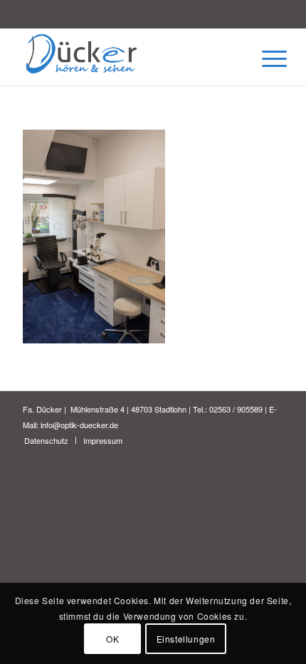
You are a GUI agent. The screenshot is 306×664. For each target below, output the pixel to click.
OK (112, 639)
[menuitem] (46, 440)
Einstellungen (186, 639)
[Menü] (263, 58)
